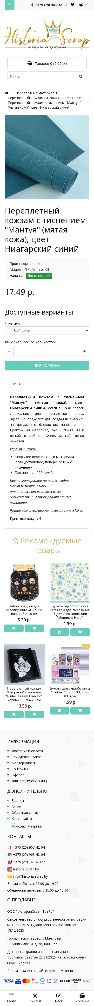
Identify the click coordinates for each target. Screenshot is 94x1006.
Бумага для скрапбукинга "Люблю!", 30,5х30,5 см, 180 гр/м (70, 692)
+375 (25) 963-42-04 (50, 4)
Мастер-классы (24, 763)
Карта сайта (22, 818)
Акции (16, 806)
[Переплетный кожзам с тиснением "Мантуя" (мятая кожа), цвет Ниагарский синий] (47, 157)
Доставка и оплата (27, 751)
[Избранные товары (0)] (73, 4)
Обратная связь (25, 812)
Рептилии (73, 97)
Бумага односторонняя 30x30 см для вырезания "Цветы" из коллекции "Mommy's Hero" (70, 611)
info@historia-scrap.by (30, 876)
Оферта (18, 775)
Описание (18, 384)
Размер (14, 323)
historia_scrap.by (26, 869)
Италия (43, 263)
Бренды (18, 800)
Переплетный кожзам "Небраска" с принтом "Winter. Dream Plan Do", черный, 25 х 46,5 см (24, 694)
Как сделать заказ (26, 757)
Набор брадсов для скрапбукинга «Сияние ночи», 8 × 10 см (24, 610)
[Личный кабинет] (83, 5)
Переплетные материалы (36, 93)
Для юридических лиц (29, 781)
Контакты (20, 769)
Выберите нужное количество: (30, 342)
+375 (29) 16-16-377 (29, 861)
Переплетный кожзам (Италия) (33, 97)
